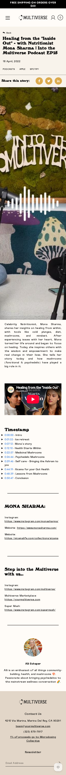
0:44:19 (9, 469)
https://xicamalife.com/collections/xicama (31, 538)
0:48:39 (9, 473)
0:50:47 (9, 478)
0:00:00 (9, 435)
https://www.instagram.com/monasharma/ (31, 521)
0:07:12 (9, 444)
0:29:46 (9, 461)
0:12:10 (9, 448)
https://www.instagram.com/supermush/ (30, 610)
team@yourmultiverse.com (33, 726)
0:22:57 (9, 452)
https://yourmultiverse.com (22, 599)
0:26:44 (9, 457)
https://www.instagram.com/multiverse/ (30, 589)
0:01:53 (9, 439)
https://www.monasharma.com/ (37, 528)
